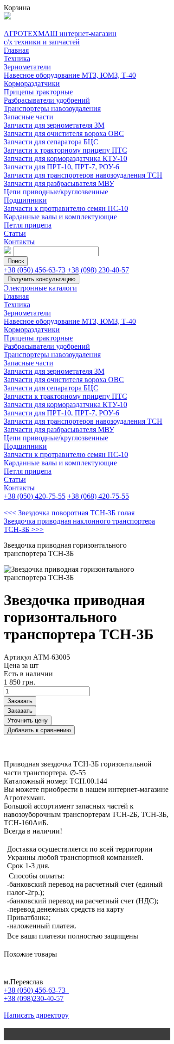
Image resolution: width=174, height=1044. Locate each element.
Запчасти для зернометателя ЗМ (54, 125)
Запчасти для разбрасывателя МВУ (59, 183)
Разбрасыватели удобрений (47, 100)
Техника (17, 58)
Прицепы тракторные (38, 92)
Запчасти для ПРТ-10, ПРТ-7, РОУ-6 (61, 167)
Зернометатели (27, 67)
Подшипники (25, 200)
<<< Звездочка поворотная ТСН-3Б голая (69, 513)
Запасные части (28, 117)
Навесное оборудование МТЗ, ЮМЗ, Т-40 (70, 75)
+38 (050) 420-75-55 (34, 496)
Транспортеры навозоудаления (52, 108)
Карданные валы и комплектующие (60, 217)
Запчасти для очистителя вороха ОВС (64, 133)
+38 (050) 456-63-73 (34, 270)
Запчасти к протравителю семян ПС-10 (66, 208)
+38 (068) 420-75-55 (98, 496)
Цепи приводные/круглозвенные (56, 192)
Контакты (19, 242)
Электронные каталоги (40, 288)
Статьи (15, 233)
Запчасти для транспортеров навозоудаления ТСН (83, 175)
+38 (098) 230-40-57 (98, 270)
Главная (16, 50)
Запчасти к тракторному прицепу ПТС (65, 150)
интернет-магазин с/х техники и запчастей (60, 38)
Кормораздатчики (32, 83)
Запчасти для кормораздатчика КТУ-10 (65, 158)
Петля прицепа (28, 225)
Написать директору (36, 1015)
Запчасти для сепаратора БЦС (51, 142)
